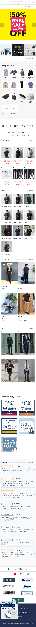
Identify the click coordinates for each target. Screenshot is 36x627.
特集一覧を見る (29, 58)
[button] (2, 50)
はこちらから (19, 569)
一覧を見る (30, 140)
